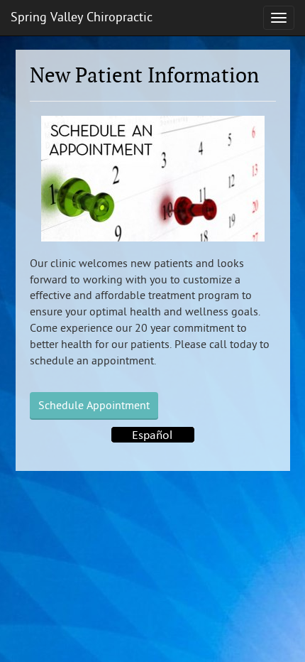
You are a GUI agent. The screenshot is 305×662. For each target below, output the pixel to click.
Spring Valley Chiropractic (81, 17)
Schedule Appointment (94, 405)
